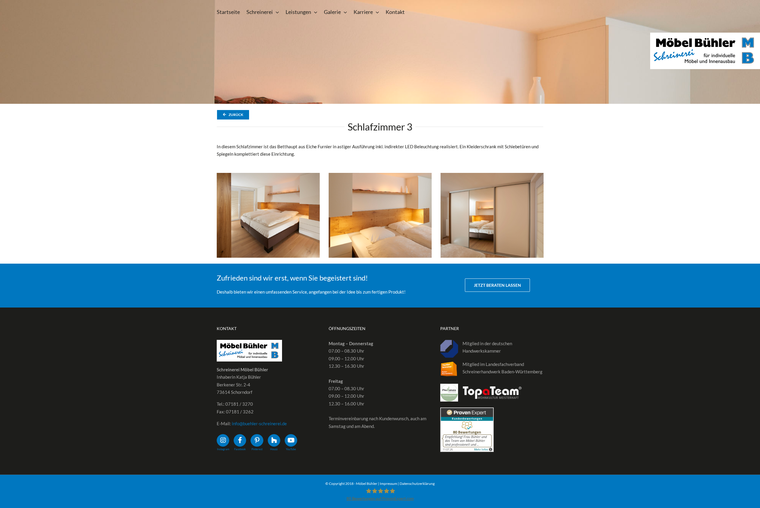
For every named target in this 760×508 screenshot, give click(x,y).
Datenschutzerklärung (417, 483)
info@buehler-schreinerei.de (259, 423)
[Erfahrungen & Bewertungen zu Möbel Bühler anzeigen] (467, 411)
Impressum (388, 483)
